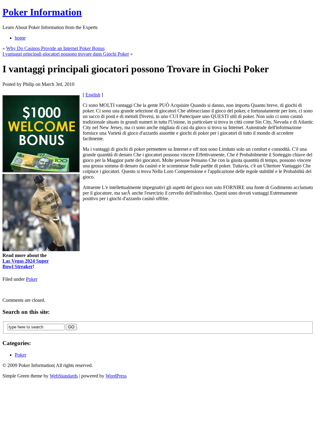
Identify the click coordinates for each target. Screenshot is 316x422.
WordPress (116, 375)
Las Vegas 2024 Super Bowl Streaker (25, 263)
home (20, 37)
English (92, 94)
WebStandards (64, 375)
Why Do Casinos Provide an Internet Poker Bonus (55, 48)
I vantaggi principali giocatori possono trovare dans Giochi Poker (65, 54)
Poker (31, 279)
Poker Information (42, 12)
